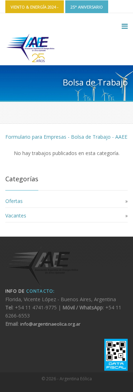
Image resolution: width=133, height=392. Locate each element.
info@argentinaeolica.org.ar (50, 324)
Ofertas (14, 201)
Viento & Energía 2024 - (35, 7)
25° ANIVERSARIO (87, 7)
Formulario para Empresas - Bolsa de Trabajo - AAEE (66, 136)
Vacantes (15, 215)
